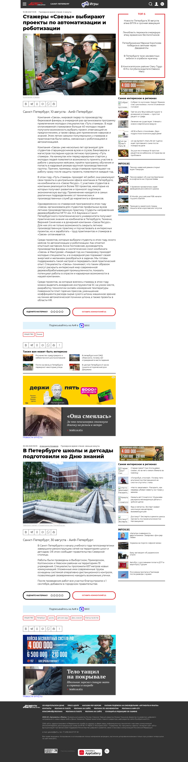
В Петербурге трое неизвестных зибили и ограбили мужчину (141, 57)
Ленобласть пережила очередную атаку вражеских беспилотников (141, 33)
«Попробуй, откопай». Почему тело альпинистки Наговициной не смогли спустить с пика (147, 480)
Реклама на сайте (82, 708)
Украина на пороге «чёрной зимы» (145, 543)
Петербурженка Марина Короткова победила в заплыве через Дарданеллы (141, 45)
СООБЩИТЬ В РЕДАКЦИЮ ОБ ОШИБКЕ (121, 712)
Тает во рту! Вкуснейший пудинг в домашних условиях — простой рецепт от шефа (146, 114)
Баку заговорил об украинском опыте (144, 554)
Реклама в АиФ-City (131, 708)
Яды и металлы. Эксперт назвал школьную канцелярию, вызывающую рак (145, 509)
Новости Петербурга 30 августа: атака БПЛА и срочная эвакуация (142, 22)
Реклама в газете (63, 708)
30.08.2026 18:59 (30, 446)
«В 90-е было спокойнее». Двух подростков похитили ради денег (146, 132)
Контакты (46, 708)
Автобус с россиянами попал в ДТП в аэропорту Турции (147, 563)
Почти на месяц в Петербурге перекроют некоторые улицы (49, 366)
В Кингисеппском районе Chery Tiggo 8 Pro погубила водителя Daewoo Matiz (141, 69)
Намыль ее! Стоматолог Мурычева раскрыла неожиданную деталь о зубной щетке (146, 499)
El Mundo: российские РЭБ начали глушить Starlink (145, 197)
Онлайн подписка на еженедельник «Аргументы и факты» (131, 705)
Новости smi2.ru (32, 437)
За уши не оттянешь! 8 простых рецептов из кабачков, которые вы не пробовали (148, 152)
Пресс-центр (73, 705)
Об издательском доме (53, 705)
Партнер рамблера (68, 751)
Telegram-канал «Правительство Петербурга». (44, 525)
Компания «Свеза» (31, 97)
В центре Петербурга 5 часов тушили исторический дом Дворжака (95, 367)
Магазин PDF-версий (91, 705)
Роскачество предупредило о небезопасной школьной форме (50, 356)
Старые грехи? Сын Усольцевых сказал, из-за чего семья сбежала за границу (147, 470)
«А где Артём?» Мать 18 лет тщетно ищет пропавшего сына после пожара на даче (147, 143)
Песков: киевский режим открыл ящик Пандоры (145, 168)
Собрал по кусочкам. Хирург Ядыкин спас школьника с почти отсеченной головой (148, 104)
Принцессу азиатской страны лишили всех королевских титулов (146, 207)
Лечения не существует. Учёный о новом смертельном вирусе (146, 122)
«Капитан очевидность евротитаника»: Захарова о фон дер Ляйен (146, 535)
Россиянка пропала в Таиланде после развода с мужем (144, 573)
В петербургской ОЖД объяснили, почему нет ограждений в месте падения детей (89, 359)
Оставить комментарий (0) (94, 312)
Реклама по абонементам (106, 708)
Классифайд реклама (52, 712)
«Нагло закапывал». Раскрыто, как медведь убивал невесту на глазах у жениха (147, 489)
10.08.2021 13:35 (29, 12)
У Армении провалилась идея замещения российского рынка (144, 188)
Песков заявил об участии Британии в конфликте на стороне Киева (146, 178)
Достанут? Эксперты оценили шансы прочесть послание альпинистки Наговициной (148, 518)
